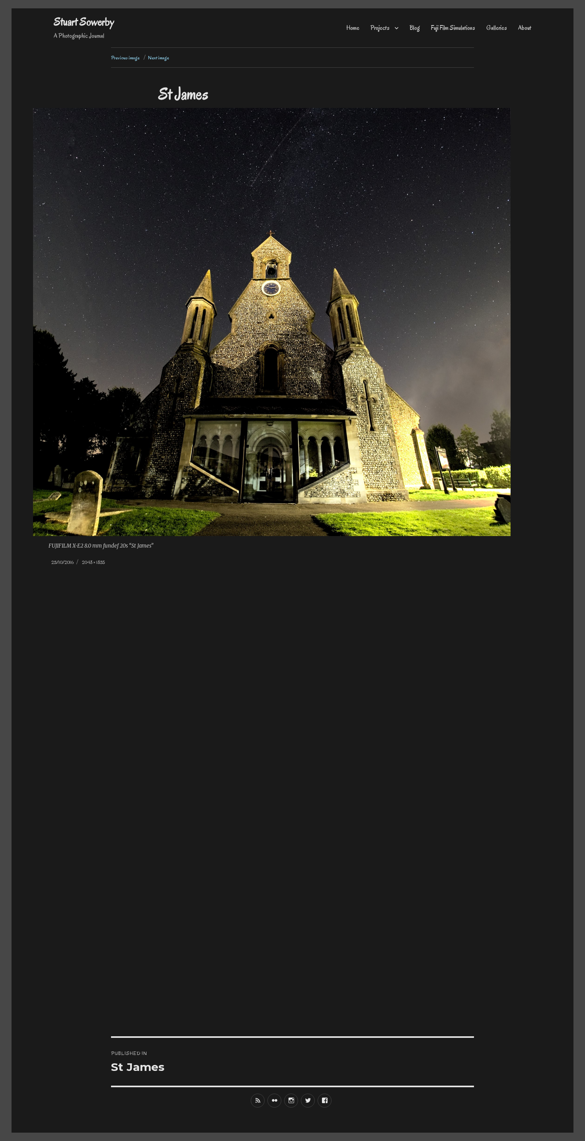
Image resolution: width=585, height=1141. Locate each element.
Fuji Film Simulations (453, 28)
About (524, 28)
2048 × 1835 (93, 562)
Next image (158, 57)
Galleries (496, 28)
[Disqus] (292, 710)
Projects (380, 28)
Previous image (125, 57)
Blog (415, 28)
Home (352, 28)
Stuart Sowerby (84, 22)
